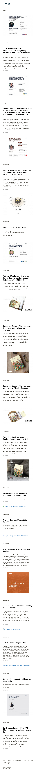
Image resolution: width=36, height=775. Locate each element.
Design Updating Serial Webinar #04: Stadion (16, 550)
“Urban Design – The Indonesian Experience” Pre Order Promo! (15, 494)
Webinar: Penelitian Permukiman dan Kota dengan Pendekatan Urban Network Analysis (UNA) (17, 172)
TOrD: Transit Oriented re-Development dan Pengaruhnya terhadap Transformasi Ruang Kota (16, 50)
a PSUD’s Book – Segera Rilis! (14, 642)
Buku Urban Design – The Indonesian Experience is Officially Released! (17, 387)
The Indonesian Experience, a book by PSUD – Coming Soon (17, 607)
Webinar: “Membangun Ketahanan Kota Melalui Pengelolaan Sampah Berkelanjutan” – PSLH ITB (16, 278)
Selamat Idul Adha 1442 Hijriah (14, 227)
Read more (5, 70)
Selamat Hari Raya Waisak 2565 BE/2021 (15, 521)
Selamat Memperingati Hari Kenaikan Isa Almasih (17, 680)
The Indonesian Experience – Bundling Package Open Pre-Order (16, 438)
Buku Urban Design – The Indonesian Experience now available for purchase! (17, 328)
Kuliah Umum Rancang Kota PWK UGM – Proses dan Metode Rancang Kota (17, 730)
